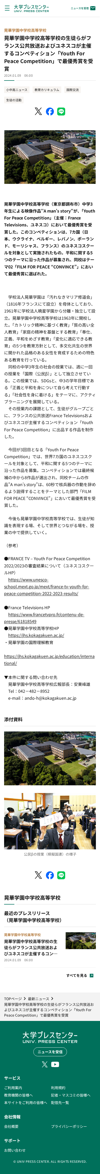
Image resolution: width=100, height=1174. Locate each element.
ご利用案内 (13, 1087)
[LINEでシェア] (61, 111)
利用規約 (58, 1087)
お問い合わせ (15, 1150)
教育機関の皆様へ (18, 1095)
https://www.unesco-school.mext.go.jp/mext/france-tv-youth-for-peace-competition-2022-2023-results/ (46, 586)
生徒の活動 (14, 100)
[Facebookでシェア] (50, 111)
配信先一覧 (60, 1102)
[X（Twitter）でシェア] (39, 111)
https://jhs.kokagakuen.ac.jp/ (36, 635)
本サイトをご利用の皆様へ (25, 1102)
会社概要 (11, 1126)
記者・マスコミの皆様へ (71, 1095)
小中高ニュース (16, 89)
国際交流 (72, 89)
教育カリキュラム (47, 89)
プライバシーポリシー (69, 1126)
